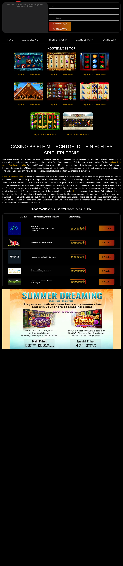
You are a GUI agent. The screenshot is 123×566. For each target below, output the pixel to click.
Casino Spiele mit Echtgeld (14, 177)
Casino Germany (85, 40)
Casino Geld (109, 40)
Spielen (106, 228)
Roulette (76, 191)
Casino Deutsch (31, 40)
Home (10, 40)
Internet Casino (58, 40)
